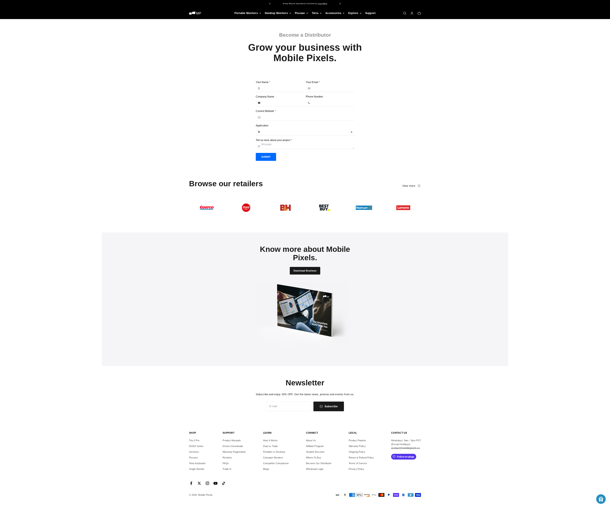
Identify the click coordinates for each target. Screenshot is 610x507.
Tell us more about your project (274, 140)
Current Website (266, 111)
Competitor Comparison (276, 463)
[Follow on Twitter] (199, 483)
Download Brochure (305, 270)
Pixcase (300, 13)
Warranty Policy (357, 446)
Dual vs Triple (270, 446)
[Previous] (269, 3)
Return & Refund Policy (361, 457)
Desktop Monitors (276, 13)
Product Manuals (232, 440)
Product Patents (357, 440)
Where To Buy (313, 457)
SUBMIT (266, 156)
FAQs (226, 463)
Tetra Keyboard (197, 463)
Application (262, 125)
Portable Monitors (246, 13)
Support (370, 13)
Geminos (194, 451)
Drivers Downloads (233, 446)
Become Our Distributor (319, 463)
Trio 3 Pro (194, 440)
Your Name (263, 82)
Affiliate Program (315, 446)
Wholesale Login (315, 469)
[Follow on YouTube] (215, 483)
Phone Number (314, 96)
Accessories (333, 13)
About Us (311, 440)
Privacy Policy (356, 469)
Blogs (266, 469)
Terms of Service (358, 463)
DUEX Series (196, 446)
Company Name (265, 96)
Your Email (313, 82)
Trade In (227, 469)
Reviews (227, 457)
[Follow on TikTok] (223, 483)
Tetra (315, 13)
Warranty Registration (234, 451)
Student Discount (315, 451)
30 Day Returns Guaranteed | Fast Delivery (305, 3)
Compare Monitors (273, 457)
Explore (353, 13)
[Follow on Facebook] (191, 483)
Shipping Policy (357, 451)
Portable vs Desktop (274, 451)
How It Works (270, 440)
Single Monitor (196, 469)
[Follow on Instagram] (207, 483)
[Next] (340, 3)
